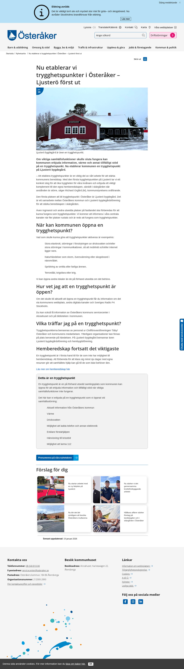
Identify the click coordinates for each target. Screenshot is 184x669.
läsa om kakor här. (76, 663)
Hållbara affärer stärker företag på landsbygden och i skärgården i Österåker (134, 516)
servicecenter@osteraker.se (35, 570)
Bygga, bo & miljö (64, 47)
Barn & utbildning (18, 47)
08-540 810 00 (33, 565)
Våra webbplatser (164, 27)
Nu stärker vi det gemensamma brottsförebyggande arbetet (132, 487)
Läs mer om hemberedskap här (53, 369)
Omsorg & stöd (41, 47)
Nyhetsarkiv (21, 53)
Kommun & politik (165, 47)
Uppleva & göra (116, 47)
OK (90, 664)
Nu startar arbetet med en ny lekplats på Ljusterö (78, 486)
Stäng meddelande (168, 2)
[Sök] (143, 35)
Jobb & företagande (140, 47)
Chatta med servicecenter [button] (182, 336)
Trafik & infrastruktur (90, 47)
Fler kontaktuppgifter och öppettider (24, 584)
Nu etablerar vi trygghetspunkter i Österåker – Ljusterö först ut (55, 53)
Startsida (10, 53)
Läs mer (126, 19)
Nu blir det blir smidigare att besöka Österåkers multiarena (77, 515)
